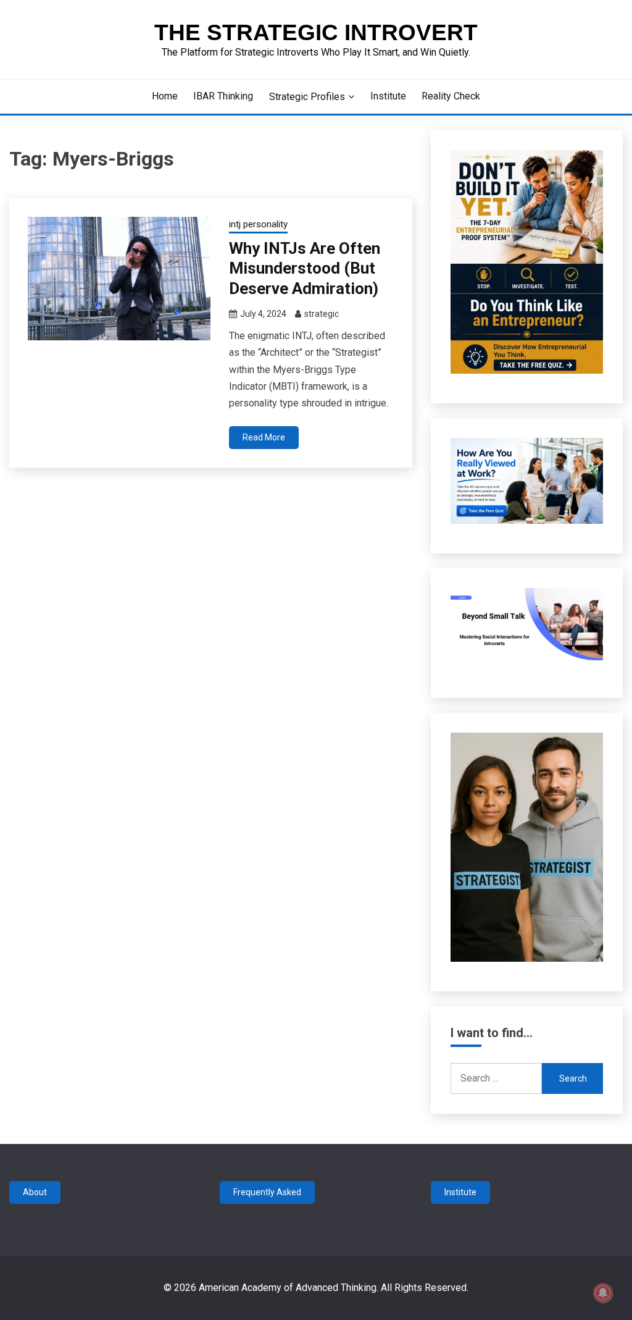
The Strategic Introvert (316, 32)
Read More (264, 437)
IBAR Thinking (223, 96)
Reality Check (451, 96)
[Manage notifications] (603, 1293)
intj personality (258, 224)
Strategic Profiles (307, 97)
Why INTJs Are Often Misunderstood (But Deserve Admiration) (304, 268)
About (35, 1192)
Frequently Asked (267, 1192)
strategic (321, 314)
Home (165, 96)
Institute (388, 96)
